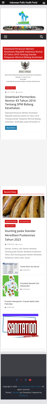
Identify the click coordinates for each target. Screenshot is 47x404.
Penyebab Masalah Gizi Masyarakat (29, 284)
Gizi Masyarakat (25, 221)
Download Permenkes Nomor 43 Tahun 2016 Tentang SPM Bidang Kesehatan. (20, 102)
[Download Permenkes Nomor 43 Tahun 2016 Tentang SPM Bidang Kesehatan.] (23, 73)
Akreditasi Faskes (11, 221)
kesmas (20, 92)
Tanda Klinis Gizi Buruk (29, 266)
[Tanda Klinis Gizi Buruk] (10, 268)
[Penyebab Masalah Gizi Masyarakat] (10, 286)
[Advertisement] (23, 162)
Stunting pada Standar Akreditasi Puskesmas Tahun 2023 (20, 235)
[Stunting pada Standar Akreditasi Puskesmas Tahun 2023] (23, 207)
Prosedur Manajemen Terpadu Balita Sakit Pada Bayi (22, 302)
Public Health (10, 88)
